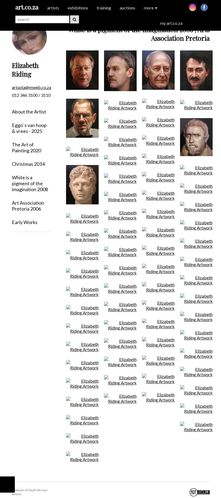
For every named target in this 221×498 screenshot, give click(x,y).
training (104, 7)
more (151, 7)
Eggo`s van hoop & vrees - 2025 (29, 128)
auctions (127, 7)
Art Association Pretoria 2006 (28, 206)
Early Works (24, 222)
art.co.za (27, 7)
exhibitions (78, 7)
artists (53, 7)
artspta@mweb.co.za (31, 87)
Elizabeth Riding (25, 69)
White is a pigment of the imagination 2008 (30, 183)
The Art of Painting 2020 (26, 147)
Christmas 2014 (28, 164)
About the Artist (29, 112)
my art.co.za (171, 23)
